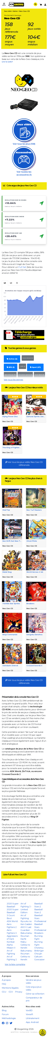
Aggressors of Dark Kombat (12, 939)
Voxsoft (29, 1014)
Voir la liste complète (15, 964)
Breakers (38, 933)
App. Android (32, 1022)
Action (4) (12, 359)
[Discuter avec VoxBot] (42, 1032)
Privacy (18, 992)
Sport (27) (36, 367)
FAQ (4, 984)
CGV (11, 992)
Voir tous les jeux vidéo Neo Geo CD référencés (25, 463)
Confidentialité (24, 1032)
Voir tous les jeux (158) (24, 144)
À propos (6, 980)
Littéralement (32, 1018)
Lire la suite (7, 62)
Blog (4, 1010)
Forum (5, 1014)
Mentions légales (10, 988)
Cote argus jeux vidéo (33, 988)
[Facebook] (3, 1023)
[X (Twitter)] (11, 1023)
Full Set (22, 267)
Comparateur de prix (34, 999)
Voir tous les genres (13, 380)
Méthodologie (9, 1018)
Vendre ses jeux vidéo (33, 981)
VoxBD (29, 1010)
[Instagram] (7, 1023)
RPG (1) (11, 367)
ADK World (12, 921)
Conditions (33, 1032)
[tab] (5, 283)
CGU (4, 992)
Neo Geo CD (24, 11)
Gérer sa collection (35, 994)
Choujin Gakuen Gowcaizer (39, 957)
